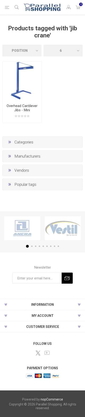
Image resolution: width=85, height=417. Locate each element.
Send (67, 278)
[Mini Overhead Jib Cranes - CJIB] (22, 80)
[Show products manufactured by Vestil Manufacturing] (63, 228)
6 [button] (47, 246)
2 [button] (32, 246)
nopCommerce (52, 399)
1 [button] (27, 246)
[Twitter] (38, 353)
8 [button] (54, 246)
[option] (22, 228)
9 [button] (58, 246)
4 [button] (39, 246)
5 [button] (43, 246)
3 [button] (35, 246)
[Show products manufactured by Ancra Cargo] (22, 228)
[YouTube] (47, 353)
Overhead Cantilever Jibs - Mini (22, 108)
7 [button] (50, 246)
